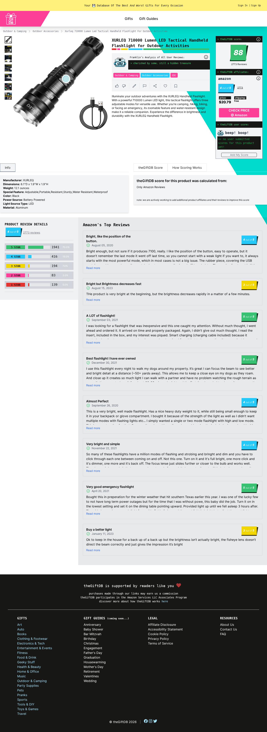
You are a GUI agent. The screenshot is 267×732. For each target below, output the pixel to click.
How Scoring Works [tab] (187, 168)
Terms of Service (160, 643)
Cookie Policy (158, 634)
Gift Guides (148, 19)
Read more (93, 268)
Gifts (129, 19)
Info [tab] (8, 168)
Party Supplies (28, 685)
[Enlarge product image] (8, 39)
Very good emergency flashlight (110, 487)
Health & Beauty (29, 667)
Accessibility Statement (165, 629)
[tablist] (64, 167)
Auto (20, 629)
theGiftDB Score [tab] (150, 168)
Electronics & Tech (31, 643)
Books (21, 634)
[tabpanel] (64, 194)
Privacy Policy (158, 639)
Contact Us (228, 629)
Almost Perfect (97, 401)
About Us (227, 625)
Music (21, 676)
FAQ (223, 634)
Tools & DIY (25, 704)
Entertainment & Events (34, 648)
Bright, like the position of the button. (108, 238)
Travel (21, 714)
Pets (20, 690)
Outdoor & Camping (14, 31)
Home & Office (28, 671)
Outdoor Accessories (46, 31)
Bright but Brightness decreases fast (113, 284)
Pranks (22, 695)
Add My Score (239, 154)
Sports (22, 700)
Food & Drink (26, 657)
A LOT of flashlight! (100, 316)
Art (19, 625)
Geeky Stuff (26, 662)
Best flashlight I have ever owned (111, 358)
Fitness (22, 653)
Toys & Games (27, 709)
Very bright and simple (103, 444)
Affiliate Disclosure (162, 625)
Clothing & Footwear (32, 639)
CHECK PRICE (239, 112)
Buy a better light (99, 529)
